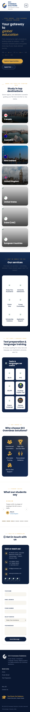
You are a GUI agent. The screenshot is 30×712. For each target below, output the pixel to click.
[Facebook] (6, 579)
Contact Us (5, 689)
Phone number (9, 608)
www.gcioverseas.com (15, 573)
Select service (9, 616)
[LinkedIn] (14, 579)
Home (3, 672)
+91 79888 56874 (14, 563)
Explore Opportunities (12, 61)
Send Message (15, 639)
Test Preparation (6, 678)
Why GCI (4, 686)
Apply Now (8, 67)
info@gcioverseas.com (15, 568)
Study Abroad (5, 675)
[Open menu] (26, 5)
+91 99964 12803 (14, 561)
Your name (8, 591)
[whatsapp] (18, 579)
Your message (9, 625)
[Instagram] (10, 579)
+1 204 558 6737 (14, 565)
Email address (9, 599)
